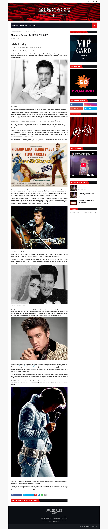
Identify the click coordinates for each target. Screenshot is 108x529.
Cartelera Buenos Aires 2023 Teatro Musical (85, 186)
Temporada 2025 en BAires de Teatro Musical (86, 201)
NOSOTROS (87, 526)
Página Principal (15, 31)
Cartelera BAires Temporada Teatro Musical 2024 (86, 194)
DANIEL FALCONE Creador (90, 213)
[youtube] (89, 1)
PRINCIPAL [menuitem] (15, 25)
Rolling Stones (34, 366)
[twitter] (96, 1)
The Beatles (22, 366)
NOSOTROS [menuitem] (23, 25)
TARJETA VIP (87, 215)
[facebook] (91, 1)
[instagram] (94, 1)
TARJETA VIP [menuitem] (32, 25)
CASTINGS (72, 215)
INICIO (81, 526)
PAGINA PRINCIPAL (74, 213)
